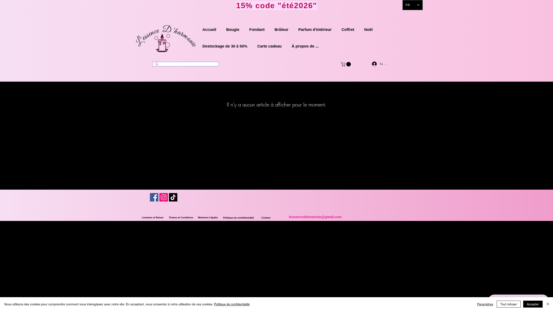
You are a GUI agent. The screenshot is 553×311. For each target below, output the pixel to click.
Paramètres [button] (485, 304)
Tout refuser (508, 304)
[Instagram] (163, 197)
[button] (346, 64)
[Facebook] (154, 197)
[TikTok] (173, 197)
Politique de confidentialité (232, 304)
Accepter (533, 304)
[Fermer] (547, 304)
